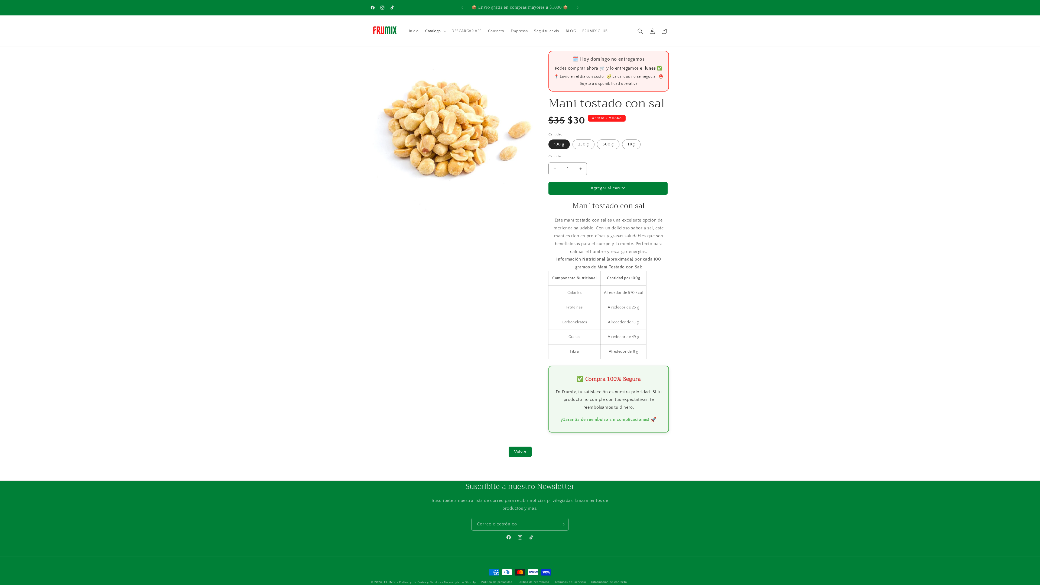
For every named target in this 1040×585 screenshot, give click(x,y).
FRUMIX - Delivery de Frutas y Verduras (414, 582)
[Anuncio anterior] (462, 7)
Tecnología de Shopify (460, 582)
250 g (583, 144)
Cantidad (555, 156)
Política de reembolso (533, 582)
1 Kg (631, 144)
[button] (435, 31)
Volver (520, 451)
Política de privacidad (496, 582)
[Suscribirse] (562, 524)
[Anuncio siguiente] (578, 7)
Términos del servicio (570, 582)
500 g (608, 144)
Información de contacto (609, 582)
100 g (559, 144)
